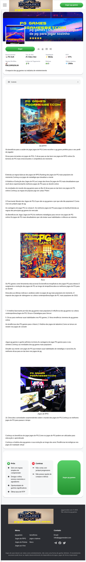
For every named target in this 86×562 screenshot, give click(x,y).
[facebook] (60, 543)
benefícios (33, 535)
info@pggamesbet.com (62, 538)
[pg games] (33, 516)
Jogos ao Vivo (20, 546)
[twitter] (64, 543)
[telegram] (55, 543)
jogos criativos (35, 538)
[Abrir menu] (5, 5)
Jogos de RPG (20, 538)
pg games (18, 535)
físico (31, 542)
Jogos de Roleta (21, 542)
